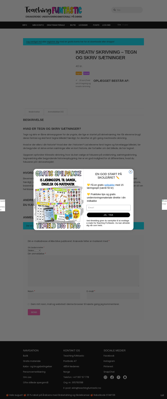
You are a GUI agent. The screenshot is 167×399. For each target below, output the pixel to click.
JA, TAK (108, 215)
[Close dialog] (130, 171)
